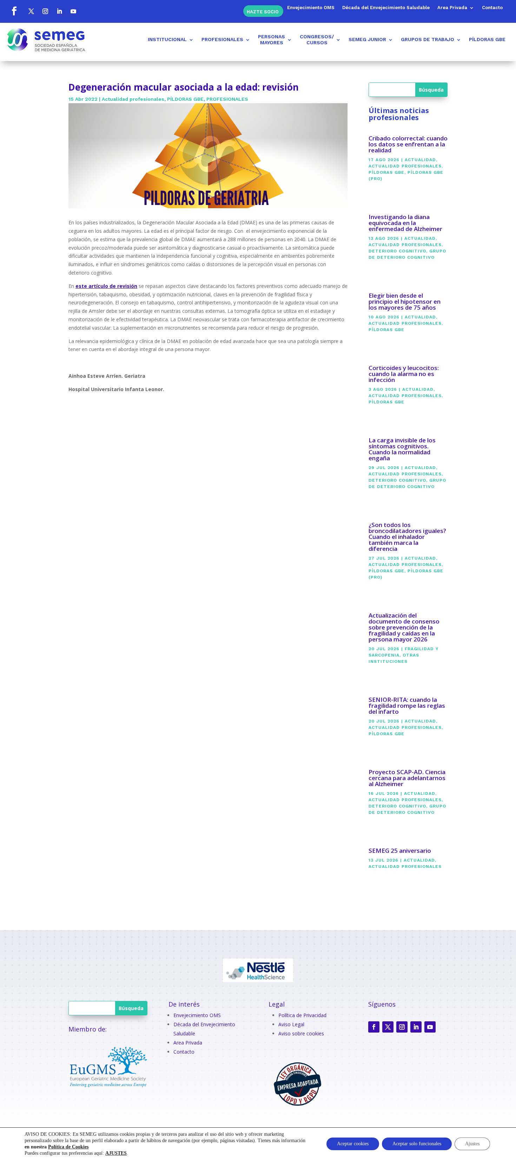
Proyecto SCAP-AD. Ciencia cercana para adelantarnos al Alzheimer (407, 778)
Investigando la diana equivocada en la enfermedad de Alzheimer (405, 223)
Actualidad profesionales (133, 99)
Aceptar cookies (353, 1143)
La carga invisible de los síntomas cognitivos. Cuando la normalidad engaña (402, 449)
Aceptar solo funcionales (416, 1143)
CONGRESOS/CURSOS (317, 39)
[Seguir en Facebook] (14, 11)
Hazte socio (263, 11)
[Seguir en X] (31, 11)
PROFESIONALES (222, 39)
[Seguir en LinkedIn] (59, 11)
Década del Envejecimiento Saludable (386, 7)
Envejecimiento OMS (311, 7)
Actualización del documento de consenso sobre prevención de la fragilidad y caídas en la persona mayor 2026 (404, 627)
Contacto (492, 7)
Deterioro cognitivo (397, 251)
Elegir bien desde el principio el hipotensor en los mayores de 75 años (405, 301)
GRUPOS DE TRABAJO (427, 39)
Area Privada (452, 7)
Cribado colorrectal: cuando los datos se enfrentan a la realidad (408, 144)
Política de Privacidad (302, 1015)
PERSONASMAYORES (271, 39)
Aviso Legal (291, 1024)
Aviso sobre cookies (301, 1033)
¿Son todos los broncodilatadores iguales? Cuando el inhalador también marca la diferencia (407, 537)
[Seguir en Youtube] (73, 11)
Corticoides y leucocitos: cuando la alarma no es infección (404, 374)
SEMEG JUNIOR (367, 39)
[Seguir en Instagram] (45, 11)
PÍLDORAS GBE (487, 39)
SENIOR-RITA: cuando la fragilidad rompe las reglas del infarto (407, 706)
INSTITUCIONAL (167, 39)
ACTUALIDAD (420, 159)
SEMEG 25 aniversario (400, 850)
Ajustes (472, 1143)
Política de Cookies (68, 1146)
